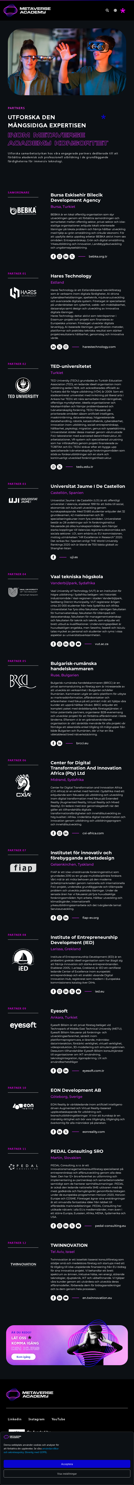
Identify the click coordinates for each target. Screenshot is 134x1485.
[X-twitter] (72, 256)
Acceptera (67, 1464)
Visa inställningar (67, 1473)
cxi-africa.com (93, 833)
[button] (107, 10)
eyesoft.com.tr (93, 1070)
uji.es (74, 557)
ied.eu (99, 991)
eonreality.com (94, 1131)
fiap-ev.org (91, 917)
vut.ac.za (101, 644)
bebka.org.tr (98, 256)
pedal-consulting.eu (110, 1226)
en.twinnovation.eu (97, 1298)
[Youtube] (78, 644)
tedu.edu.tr (84, 467)
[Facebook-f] (53, 256)
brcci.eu (82, 743)
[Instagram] (59, 256)
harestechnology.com (99, 347)
